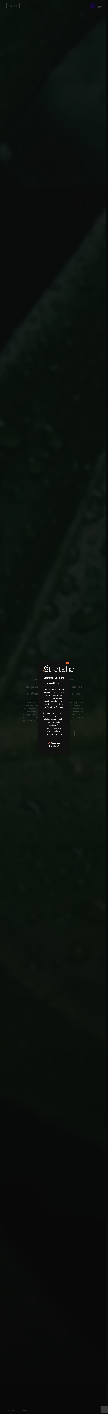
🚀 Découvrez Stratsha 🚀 (54, 744)
